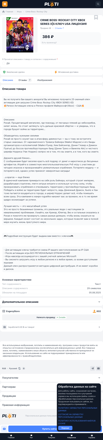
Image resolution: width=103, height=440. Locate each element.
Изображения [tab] (44, 80)
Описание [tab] (8, 80)
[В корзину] (4, 429)
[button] (11, 436)
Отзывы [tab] (24, 80)
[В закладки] (96, 17)
